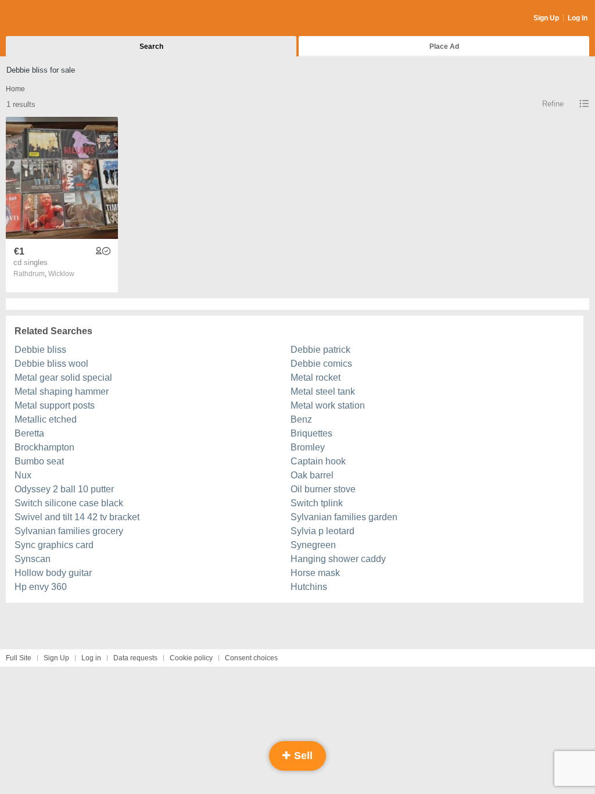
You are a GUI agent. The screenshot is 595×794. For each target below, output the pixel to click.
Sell (302, 755)
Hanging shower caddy (338, 559)
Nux (23, 475)
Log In (577, 18)
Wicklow (61, 274)
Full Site (18, 658)
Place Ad (444, 46)
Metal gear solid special (63, 377)
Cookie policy (191, 658)
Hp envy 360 (41, 587)
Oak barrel (312, 475)
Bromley (308, 447)
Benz (301, 419)
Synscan (33, 559)
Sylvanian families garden (344, 517)
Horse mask (315, 573)
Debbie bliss (40, 350)
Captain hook (318, 461)
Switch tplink (317, 503)
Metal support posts (55, 405)
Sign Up (546, 18)
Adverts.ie (51, 18)
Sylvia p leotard (322, 531)
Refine (553, 103)
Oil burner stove (323, 489)
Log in (91, 658)
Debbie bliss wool (51, 364)
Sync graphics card (54, 545)
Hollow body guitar (53, 573)
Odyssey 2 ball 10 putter (64, 489)
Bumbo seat (39, 461)
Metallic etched (46, 419)
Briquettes (311, 433)
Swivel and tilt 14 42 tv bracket (77, 517)
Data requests (135, 658)
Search (151, 46)
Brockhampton (44, 447)
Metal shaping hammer (62, 391)
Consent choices (251, 658)
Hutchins (309, 587)
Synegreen (313, 545)
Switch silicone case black (69, 503)
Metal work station (328, 405)
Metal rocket (315, 377)
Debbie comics (321, 364)
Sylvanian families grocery (69, 531)
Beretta (29, 433)
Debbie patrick (320, 350)
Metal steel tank (323, 391)
